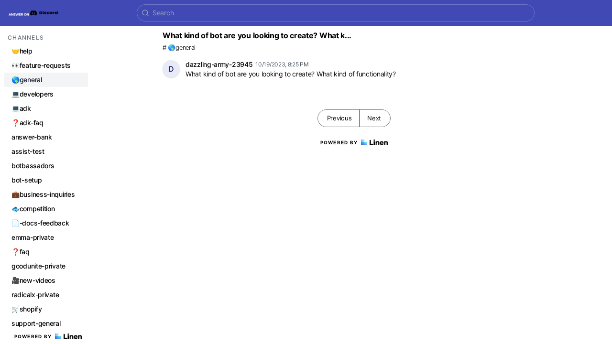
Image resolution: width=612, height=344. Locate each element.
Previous (339, 118)
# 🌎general (179, 47)
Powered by (33, 336)
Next (374, 118)
